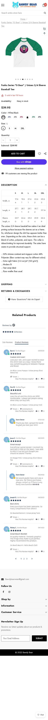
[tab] (7, 342)
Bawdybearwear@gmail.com (17, 579)
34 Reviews (18, 332)
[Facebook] (3, 592)
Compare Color (38, 70)
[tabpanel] (24, 453)
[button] (15, 376)
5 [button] (25, 79)
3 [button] (20, 79)
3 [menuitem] (26, 559)
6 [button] (27, 79)
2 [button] (18, 79)
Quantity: (5, 135)
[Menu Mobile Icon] (2, 5)
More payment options (24, 168)
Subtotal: (5, 145)
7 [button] (29, 79)
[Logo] (25, 5)
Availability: (6, 101)
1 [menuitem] (21, 559)
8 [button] (32, 79)
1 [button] (15, 79)
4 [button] (22, 79)
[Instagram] (9, 592)
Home (22, 19)
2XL (22, 128)
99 (7, 173)
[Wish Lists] (39, 154)
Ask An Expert (34, 299)
